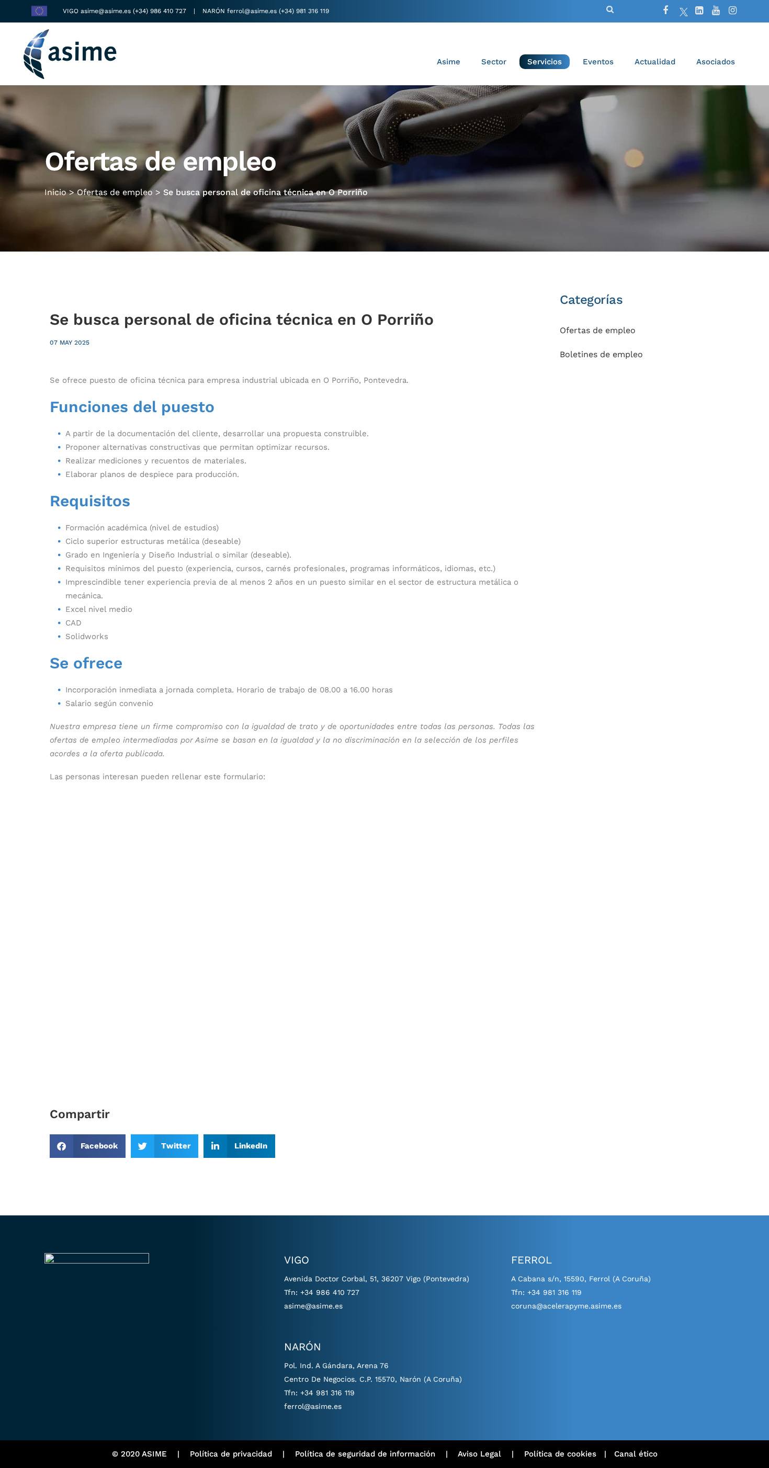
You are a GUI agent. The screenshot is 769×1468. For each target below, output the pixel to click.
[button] (88, 1146)
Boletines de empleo (601, 354)
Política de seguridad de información (365, 1454)
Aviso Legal (479, 1454)
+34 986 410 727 (329, 1292)
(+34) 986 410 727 (160, 11)
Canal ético (636, 1454)
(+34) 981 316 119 (304, 11)
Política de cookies (560, 1454)
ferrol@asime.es (252, 11)
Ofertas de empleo (115, 192)
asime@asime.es (106, 11)
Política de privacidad (231, 1454)
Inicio (55, 192)
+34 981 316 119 (327, 1393)
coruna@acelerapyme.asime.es (566, 1306)
